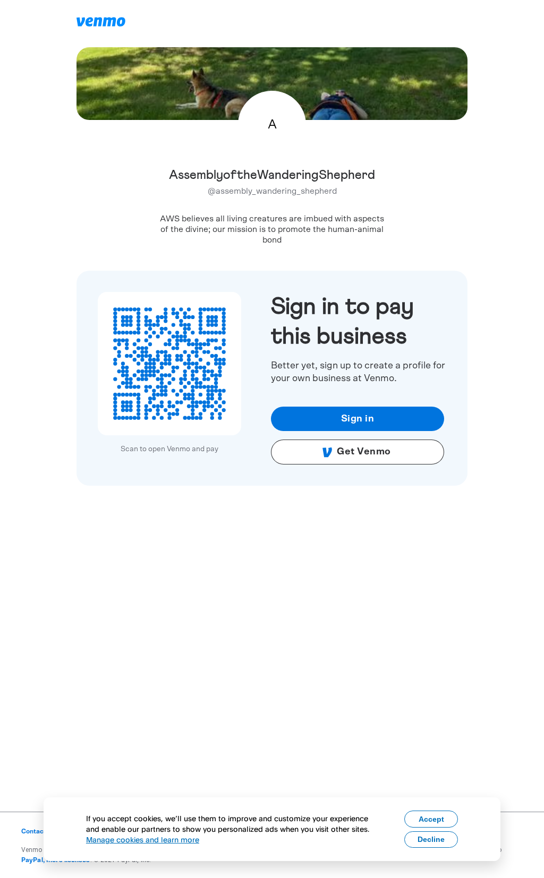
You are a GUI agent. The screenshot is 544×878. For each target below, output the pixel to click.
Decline (431, 839)
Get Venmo (364, 452)
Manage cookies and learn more (142, 839)
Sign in (358, 419)
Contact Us (38, 831)
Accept (431, 819)
